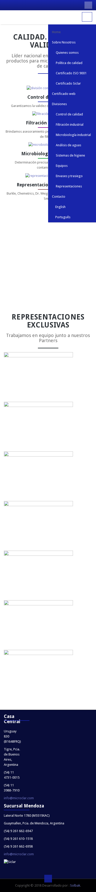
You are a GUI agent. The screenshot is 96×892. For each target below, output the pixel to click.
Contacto (58, 196)
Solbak (75, 885)
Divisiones (59, 104)
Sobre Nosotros (64, 42)
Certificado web (64, 94)
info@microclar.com (19, 798)
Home (56, 32)
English (60, 207)
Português (62, 217)
